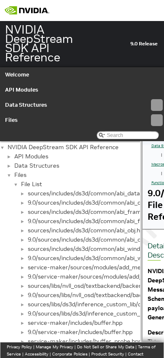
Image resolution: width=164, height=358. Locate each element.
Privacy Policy (19, 347)
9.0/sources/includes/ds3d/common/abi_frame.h (93, 221)
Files (11, 120)
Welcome (17, 74)
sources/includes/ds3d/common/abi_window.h (90, 249)
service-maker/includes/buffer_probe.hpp (85, 341)
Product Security (107, 354)
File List (31, 184)
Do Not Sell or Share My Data (105, 347)
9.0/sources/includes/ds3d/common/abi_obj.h (89, 239)
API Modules (21, 89)
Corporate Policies (69, 354)
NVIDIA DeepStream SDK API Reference (63, 147)
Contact (135, 354)
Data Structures (26, 104)
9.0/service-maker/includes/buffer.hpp (80, 332)
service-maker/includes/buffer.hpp (75, 322)
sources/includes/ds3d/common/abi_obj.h (84, 230)
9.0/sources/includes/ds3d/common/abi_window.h (95, 258)
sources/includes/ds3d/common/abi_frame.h (88, 212)
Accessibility (36, 354)
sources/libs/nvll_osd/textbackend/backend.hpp (92, 286)
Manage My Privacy (54, 347)
